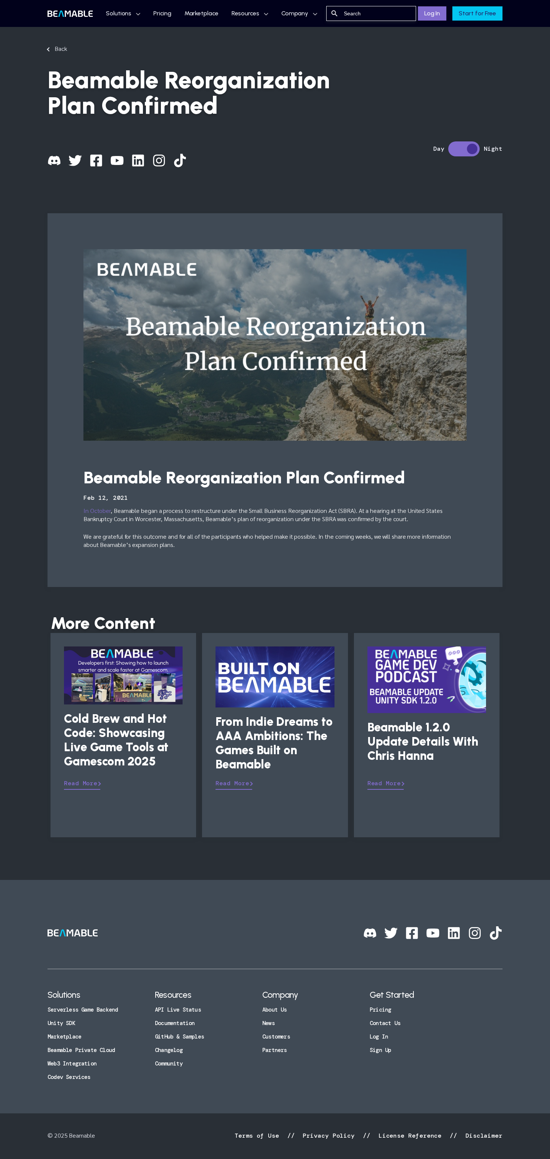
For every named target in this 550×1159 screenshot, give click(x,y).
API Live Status (178, 1009)
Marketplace (201, 13)
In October (97, 510)
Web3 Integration (72, 1063)
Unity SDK (61, 1023)
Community (169, 1063)
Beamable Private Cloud (81, 1050)
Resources (245, 13)
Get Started (392, 994)
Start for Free (477, 13)
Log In (432, 13)
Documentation (175, 1023)
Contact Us (385, 1023)
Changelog (169, 1050)
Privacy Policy (328, 1136)
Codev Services (69, 1077)
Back (61, 48)
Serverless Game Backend (83, 1009)
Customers (276, 1036)
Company (294, 13)
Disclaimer (482, 1136)
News (268, 1023)
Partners (274, 1050)
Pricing (162, 13)
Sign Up (380, 1050)
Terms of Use (259, 1136)
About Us (274, 1009)
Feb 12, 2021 (105, 498)
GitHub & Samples (179, 1036)
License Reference (410, 1136)
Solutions (118, 13)
